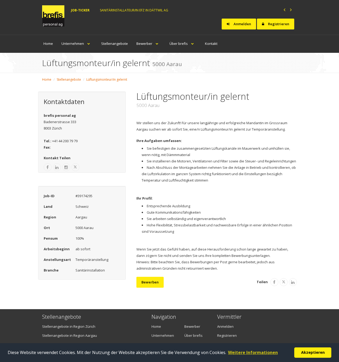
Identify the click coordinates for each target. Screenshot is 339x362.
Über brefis (179, 43)
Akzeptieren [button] (313, 352)
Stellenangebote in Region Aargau (69, 335)
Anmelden (242, 23)
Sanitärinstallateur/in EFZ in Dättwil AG (134, 10)
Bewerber (144, 43)
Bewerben (150, 282)
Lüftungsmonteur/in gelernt (106, 79)
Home (48, 43)
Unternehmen (73, 43)
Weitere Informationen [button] (253, 352)
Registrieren (278, 23)
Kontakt (211, 43)
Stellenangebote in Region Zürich (68, 326)
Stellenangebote (114, 43)
